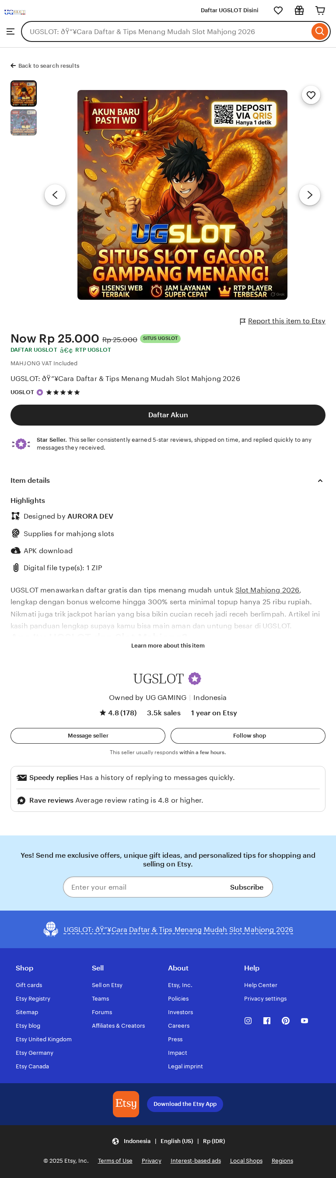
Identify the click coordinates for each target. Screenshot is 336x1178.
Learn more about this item (168, 645)
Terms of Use (115, 1160)
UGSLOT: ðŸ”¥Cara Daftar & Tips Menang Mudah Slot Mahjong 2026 (125, 378)
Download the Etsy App (185, 1104)
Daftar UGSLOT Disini (230, 10)
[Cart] (320, 10)
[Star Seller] (40, 392)
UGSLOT (22, 392)
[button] (195, 678)
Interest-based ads (196, 1160)
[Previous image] (55, 194)
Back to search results (48, 65)
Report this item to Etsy (287, 321)
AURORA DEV (90, 516)
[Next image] (309, 194)
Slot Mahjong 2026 (267, 590)
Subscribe (246, 887)
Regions (282, 1160)
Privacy (151, 1160)
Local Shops (246, 1160)
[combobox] (165, 31)
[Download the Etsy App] (126, 1104)
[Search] (320, 31)
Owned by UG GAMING (147, 697)
